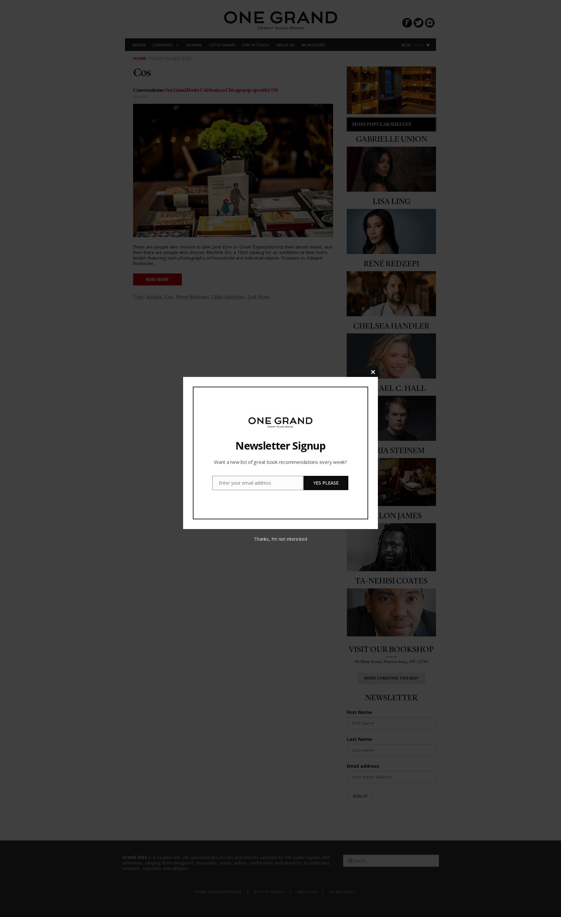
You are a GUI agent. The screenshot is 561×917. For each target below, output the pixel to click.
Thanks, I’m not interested (280, 539)
